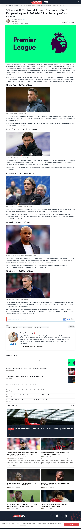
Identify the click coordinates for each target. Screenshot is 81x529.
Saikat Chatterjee (9, 378)
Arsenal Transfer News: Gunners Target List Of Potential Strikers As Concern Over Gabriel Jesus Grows (23, 505)
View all (72, 405)
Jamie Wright (8, 401)
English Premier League (13, 5)
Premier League (67, 260)
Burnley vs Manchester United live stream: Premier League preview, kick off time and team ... (29, 394)
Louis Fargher (45, 456)
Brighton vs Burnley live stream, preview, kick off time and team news (23, 385)
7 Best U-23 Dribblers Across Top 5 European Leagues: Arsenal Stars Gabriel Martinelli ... (27, 368)
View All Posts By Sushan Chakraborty (32, 346)
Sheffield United (38, 327)
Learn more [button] (23, 525)
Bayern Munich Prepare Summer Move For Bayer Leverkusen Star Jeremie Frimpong (55, 453)
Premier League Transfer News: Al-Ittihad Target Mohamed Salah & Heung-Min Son (54, 505)
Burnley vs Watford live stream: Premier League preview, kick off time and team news (27, 399)
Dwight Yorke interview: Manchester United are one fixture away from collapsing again (40, 430)
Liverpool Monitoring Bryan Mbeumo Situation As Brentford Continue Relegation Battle (55, 484)
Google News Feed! (25, 319)
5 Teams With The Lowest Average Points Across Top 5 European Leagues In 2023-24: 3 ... (27, 360)
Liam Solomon (13, 434)
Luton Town (30, 327)
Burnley (9, 327)
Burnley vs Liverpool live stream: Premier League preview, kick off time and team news (27, 390)
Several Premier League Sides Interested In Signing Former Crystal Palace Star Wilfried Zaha (21, 484)
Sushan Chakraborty (10, 370)
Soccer (47, 327)
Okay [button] (71, 524)
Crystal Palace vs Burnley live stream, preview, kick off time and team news (24, 376)
